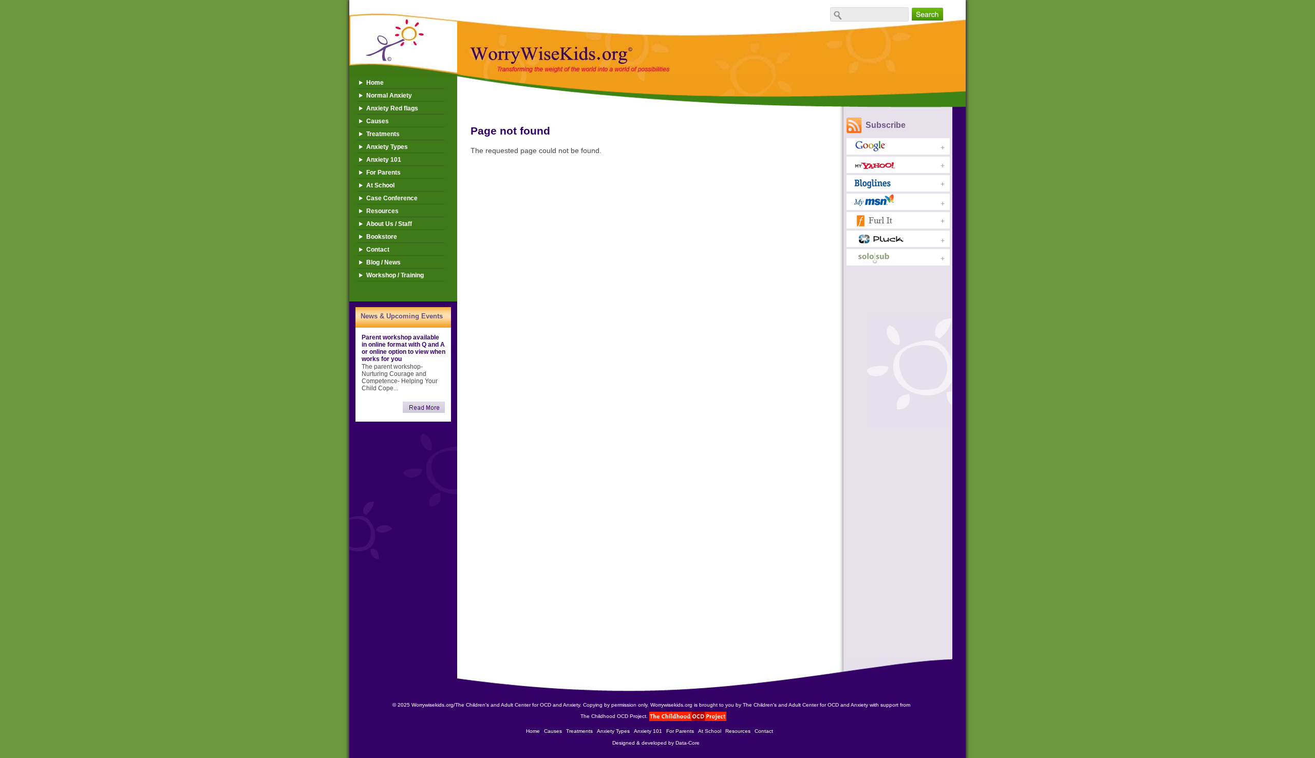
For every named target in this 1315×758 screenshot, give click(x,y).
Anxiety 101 (383, 159)
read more (424, 407)
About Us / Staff (389, 224)
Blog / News (383, 262)
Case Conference (392, 198)
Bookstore (381, 236)
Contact (377, 249)
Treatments (383, 134)
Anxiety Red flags (392, 108)
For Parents (383, 172)
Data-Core (687, 743)
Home (375, 82)
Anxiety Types (387, 146)
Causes (377, 121)
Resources (382, 211)
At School (380, 185)
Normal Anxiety (389, 95)
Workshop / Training (395, 275)
